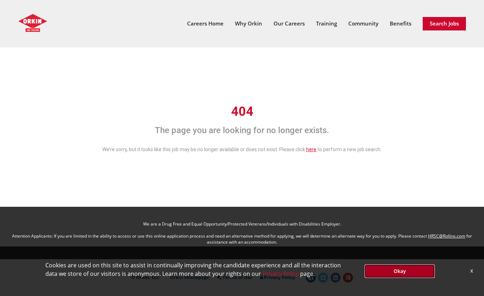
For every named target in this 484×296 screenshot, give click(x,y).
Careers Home (205, 23)
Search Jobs (444, 23)
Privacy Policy (281, 274)
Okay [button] (400, 271)
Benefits (400, 23)
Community (363, 23)
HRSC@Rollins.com (446, 236)
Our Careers (289, 23)
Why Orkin (248, 23)
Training (326, 23)
